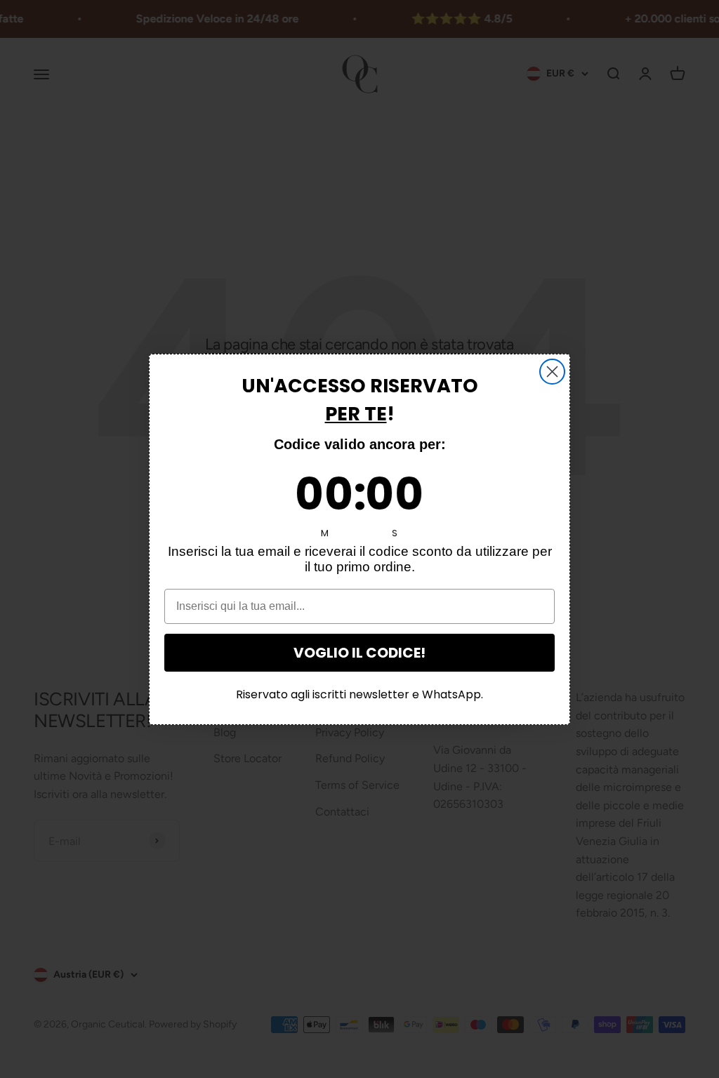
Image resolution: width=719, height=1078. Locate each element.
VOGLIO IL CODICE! (359, 653)
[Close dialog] (552, 371)
